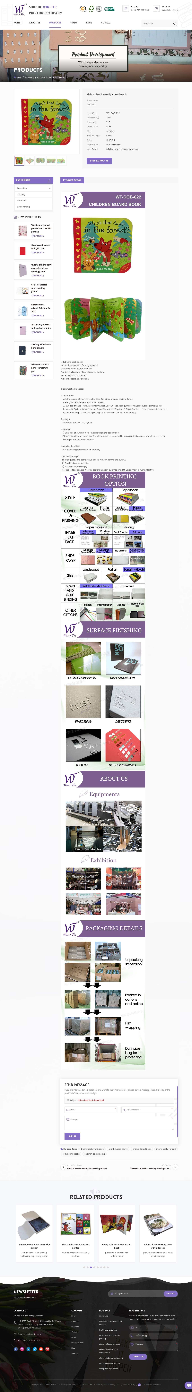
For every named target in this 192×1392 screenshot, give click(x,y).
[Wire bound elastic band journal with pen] (22, 370)
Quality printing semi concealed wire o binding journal (41, 268)
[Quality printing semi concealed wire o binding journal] (22, 270)
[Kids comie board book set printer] (30, 1223)
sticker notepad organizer (109, 1344)
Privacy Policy (129, 1385)
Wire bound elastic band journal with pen (40, 368)
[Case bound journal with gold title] (22, 251)
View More (37, 236)
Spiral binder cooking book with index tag (113, 1246)
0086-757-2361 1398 (140, 10)
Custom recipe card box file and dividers (154, 1246)
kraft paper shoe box (108, 1330)
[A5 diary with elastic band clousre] (22, 350)
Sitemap (74, 1353)
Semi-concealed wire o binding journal (39, 288)
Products (55, 23)
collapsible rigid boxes (108, 1369)
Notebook (22, 200)
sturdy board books (118, 1149)
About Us (34, 23)
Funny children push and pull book (71, 1246)
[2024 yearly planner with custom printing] (22, 330)
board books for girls (166, 1149)
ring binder (103, 1316)
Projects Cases (77, 1342)
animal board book (142, 1149)
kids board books (71, 1154)
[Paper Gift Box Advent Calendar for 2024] (22, 310)
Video (73, 23)
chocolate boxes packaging (111, 1358)
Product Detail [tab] (72, 180)
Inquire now (97, 161)
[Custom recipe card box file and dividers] (154, 1223)
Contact (106, 23)
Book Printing (30, 77)
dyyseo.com (108, 1385)
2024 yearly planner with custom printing (41, 326)
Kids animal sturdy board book (91, 1100)
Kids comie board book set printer (30, 1246)
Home (17, 23)
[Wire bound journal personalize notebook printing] (22, 231)
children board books (94, 1154)
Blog (73, 1348)
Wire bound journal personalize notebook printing (41, 228)
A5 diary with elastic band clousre (41, 346)
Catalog (21, 194)
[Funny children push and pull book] (71, 1223)
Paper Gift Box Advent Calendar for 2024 (40, 308)
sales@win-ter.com (170, 10)
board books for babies (92, 1149)
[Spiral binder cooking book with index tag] (113, 1223)
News (89, 23)
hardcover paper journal (109, 1363)
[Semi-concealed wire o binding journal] (22, 290)
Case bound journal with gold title (40, 247)
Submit (136, 1357)
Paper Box (22, 188)
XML (118, 1385)
